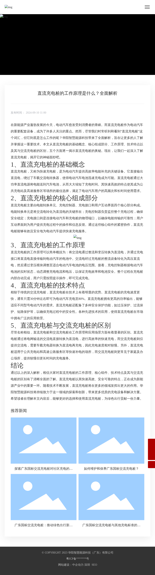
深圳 (87, 564)
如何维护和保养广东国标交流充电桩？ (111, 468)
